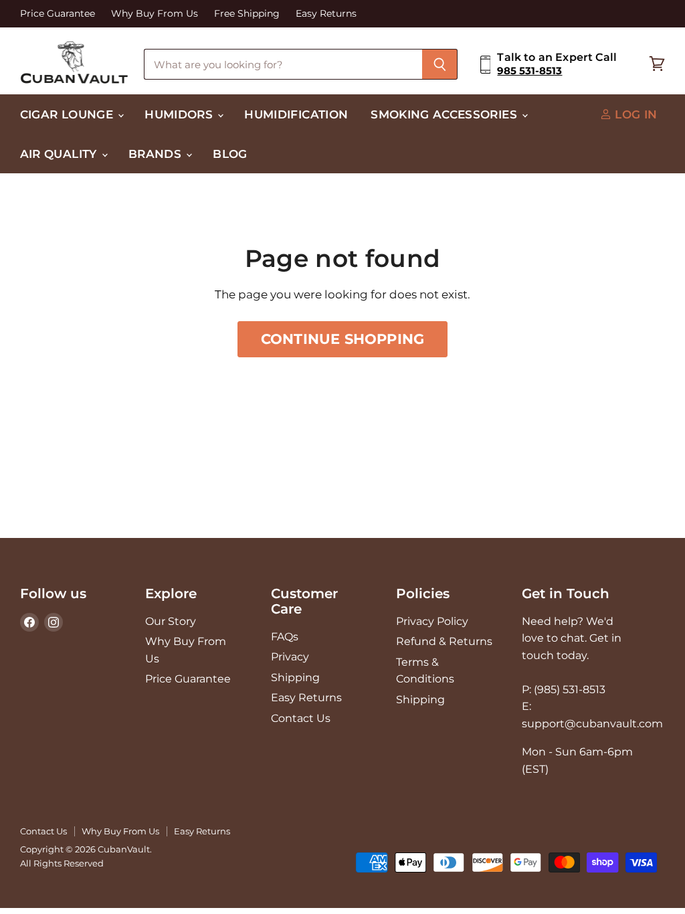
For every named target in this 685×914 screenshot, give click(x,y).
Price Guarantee (57, 14)
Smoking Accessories (445, 114)
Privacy (290, 656)
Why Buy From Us (154, 14)
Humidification (296, 114)
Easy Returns (326, 14)
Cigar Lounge (68, 114)
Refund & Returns (444, 641)
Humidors (180, 114)
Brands (156, 154)
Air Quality (60, 154)
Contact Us (300, 718)
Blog (230, 154)
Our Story (170, 621)
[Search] (440, 64)
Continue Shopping (343, 339)
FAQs (284, 636)
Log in (634, 114)
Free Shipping (247, 14)
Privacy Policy (432, 621)
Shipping (295, 677)
